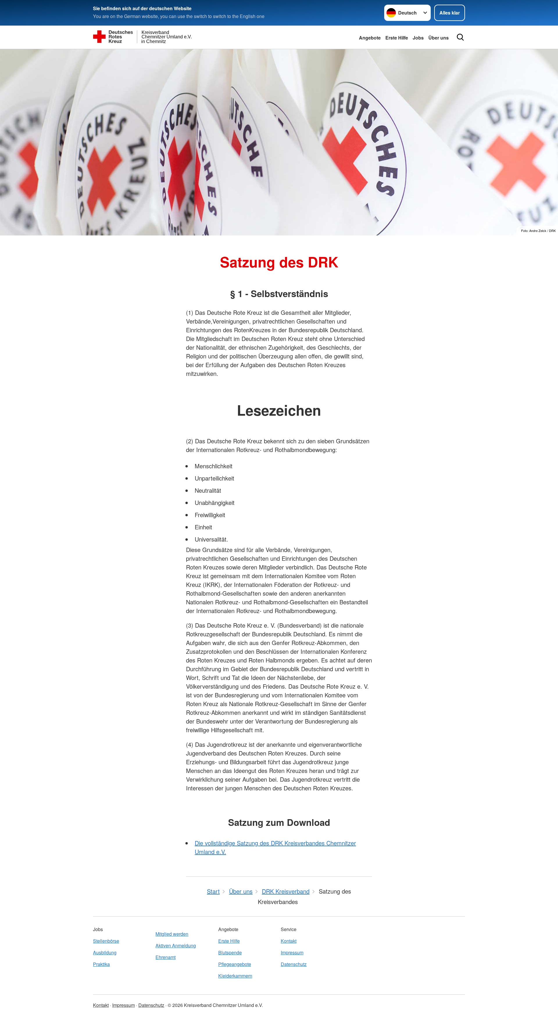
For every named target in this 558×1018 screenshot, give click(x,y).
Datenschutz (294, 964)
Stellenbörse (106, 940)
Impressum (292, 952)
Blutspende (230, 952)
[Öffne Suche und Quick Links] (460, 37)
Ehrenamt (165, 957)
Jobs (418, 37)
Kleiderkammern (235, 975)
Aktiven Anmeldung (175, 945)
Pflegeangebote (234, 964)
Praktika (101, 964)
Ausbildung (105, 952)
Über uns (438, 37)
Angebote (370, 37)
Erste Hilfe (396, 37)
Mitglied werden (171, 934)
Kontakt (288, 940)
